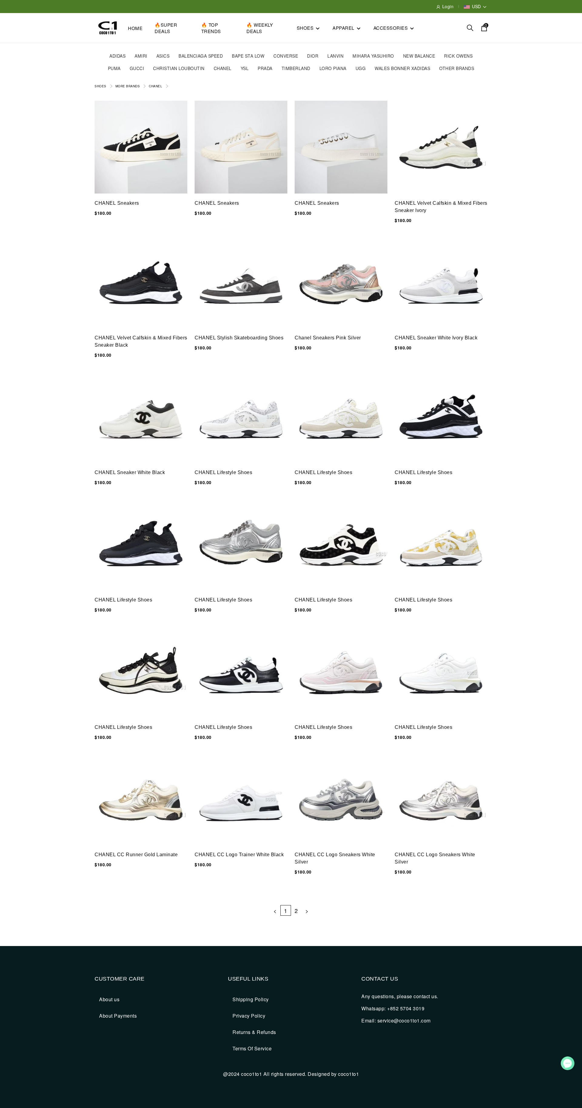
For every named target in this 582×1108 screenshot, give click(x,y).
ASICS (163, 56)
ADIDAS (117, 56)
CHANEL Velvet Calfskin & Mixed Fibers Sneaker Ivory (441, 206)
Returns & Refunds (254, 1032)
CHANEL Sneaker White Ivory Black (436, 337)
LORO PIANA (332, 68)
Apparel (343, 28)
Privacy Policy (248, 1015)
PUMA (114, 68)
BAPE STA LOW (248, 56)
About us (109, 999)
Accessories (390, 28)
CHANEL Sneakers (117, 203)
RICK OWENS (458, 56)
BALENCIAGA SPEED (201, 56)
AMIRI (141, 56)
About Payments (118, 1015)
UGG (361, 68)
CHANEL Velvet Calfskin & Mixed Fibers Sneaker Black (141, 341)
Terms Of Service (252, 1048)
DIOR (312, 56)
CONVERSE (285, 56)
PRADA (265, 68)
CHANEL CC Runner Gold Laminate (136, 854)
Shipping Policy (250, 999)
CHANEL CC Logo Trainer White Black (239, 854)
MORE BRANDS (127, 86)
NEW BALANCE (419, 56)
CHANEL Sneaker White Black (130, 472)
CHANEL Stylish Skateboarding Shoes (239, 337)
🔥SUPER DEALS (166, 28)
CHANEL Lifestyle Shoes (223, 472)
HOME (135, 28)
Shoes (305, 28)
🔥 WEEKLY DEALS (259, 28)
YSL (245, 68)
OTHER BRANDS (456, 68)
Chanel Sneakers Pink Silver (328, 337)
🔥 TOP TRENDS (211, 28)
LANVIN (335, 56)
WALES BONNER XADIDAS (402, 68)
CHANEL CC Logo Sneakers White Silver (335, 858)
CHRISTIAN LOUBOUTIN (179, 68)
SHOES (100, 86)
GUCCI (137, 68)
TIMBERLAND (296, 68)
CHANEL (223, 68)
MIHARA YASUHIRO (373, 56)
